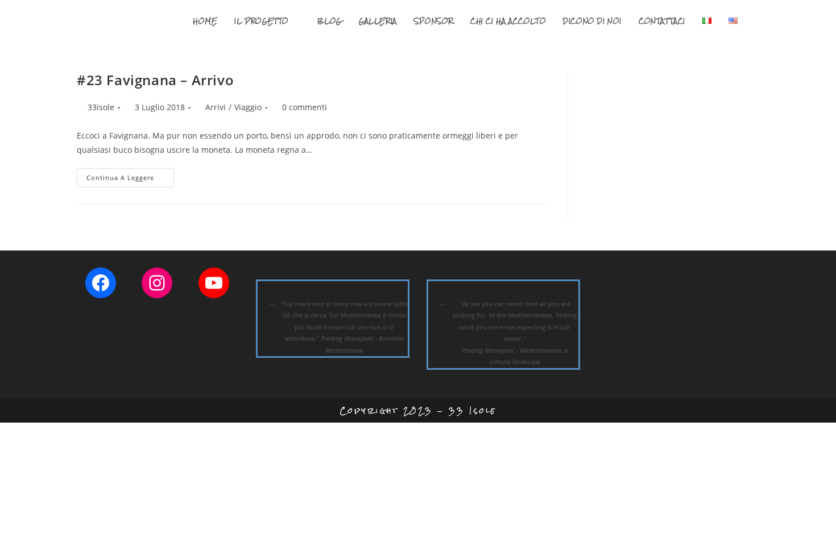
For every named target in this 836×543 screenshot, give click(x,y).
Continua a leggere (130, 179)
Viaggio (248, 107)
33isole (101, 107)
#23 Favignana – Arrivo (155, 79)
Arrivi (215, 107)
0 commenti (304, 107)
